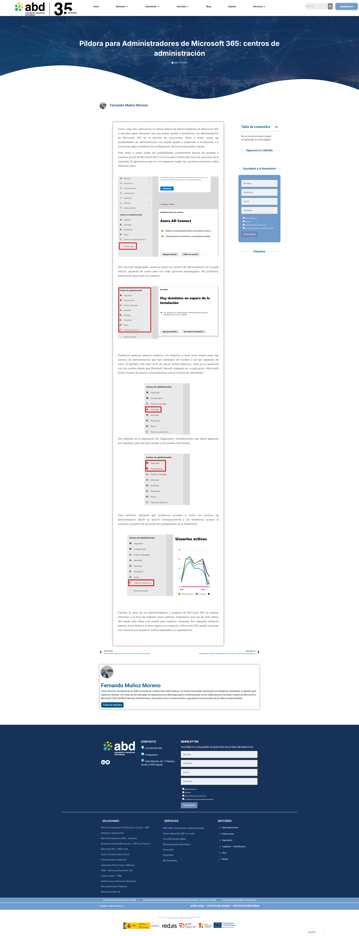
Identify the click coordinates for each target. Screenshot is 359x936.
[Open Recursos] (264, 6)
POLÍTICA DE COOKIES (218, 906)
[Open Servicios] (188, 6)
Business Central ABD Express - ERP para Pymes (125, 843)
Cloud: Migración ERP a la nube (179, 833)
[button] (276, 126)
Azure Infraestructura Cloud (115, 854)
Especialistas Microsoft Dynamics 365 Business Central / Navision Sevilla (179, 900)
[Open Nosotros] (127, 6)
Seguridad (168, 855)
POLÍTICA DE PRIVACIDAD (246, 906)
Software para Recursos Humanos (118, 881)
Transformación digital (174, 839)
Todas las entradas (112, 705)
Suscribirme (250, 234)
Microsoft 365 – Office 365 (114, 849)
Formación (168, 849)
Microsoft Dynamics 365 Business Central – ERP (125, 827)
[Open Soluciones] (158, 6)
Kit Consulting (170, 860)
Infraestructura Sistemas (113, 859)
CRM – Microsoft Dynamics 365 (117, 870)
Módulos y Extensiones (112, 833)
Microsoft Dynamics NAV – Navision (119, 838)
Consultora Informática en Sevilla (119, 900)
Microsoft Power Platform (114, 886)
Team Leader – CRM (111, 876)
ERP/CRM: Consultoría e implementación (183, 828)
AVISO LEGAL (197, 906)
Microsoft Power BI (110, 892)
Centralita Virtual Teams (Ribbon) (118, 865)
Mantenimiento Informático (177, 844)
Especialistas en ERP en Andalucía (239, 900)
